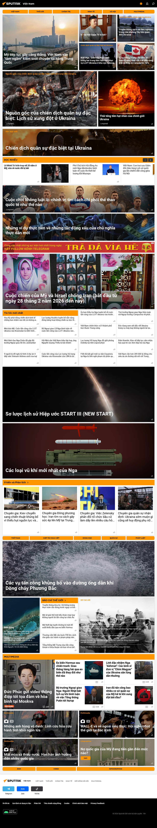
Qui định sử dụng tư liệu (21, 803)
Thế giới (49, 781)
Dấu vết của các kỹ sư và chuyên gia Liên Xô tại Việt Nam (102, 635)
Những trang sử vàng (93, 620)
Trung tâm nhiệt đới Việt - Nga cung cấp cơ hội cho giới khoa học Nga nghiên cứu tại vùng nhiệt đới (111, 630)
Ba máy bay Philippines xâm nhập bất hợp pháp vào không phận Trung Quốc (20, 632)
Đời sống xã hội (82, 781)
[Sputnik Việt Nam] (12, 6)
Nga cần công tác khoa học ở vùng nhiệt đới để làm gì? (101, 624)
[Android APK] (10, 812)
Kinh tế (69, 781)
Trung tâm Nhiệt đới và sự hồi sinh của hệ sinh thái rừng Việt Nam (105, 647)
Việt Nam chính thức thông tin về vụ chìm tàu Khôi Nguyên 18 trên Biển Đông (21, 646)
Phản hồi (37, 803)
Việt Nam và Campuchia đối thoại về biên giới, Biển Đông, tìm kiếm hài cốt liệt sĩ (19, 639)
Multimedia (8, 713)
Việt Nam (39, 781)
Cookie (66, 803)
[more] (75, 67)
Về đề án (6, 803)
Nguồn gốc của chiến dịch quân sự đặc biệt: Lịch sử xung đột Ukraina (41, 74)
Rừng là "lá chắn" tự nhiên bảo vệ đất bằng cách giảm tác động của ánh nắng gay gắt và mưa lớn (110, 641)
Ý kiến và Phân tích (15, 482)
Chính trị (59, 781)
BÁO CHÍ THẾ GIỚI (52, 600)
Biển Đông (9, 627)
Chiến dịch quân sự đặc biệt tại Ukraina (135, 17)
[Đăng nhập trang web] (147, 3)
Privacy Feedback (97, 803)
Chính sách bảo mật (80, 803)
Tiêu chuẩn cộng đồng (52, 803)
